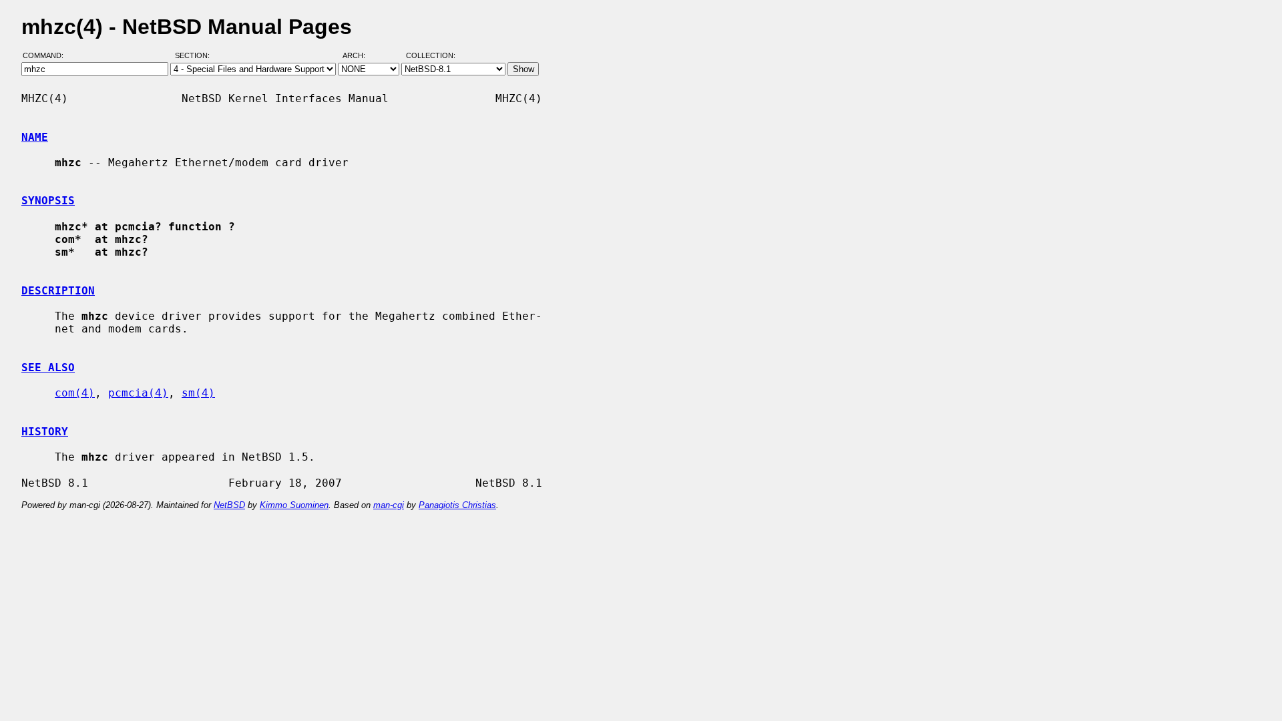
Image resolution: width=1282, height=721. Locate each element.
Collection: (430, 55)
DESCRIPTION (58, 290)
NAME (34, 137)
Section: (195, 55)
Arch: (360, 55)
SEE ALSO (48, 367)
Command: (47, 55)
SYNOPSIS (48, 200)
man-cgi (388, 505)
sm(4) (198, 393)
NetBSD (229, 505)
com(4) (75, 393)
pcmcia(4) (138, 393)
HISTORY (44, 431)
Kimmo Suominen (294, 505)
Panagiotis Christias (457, 505)
